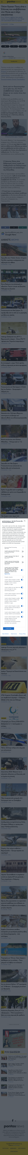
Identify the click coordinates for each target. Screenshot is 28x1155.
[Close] (25, 521)
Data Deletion (5, 633)
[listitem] (14, 548)
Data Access (14, 633)
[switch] (22, 551)
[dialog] (14, 577)
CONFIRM (8, 628)
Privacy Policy (22, 633)
